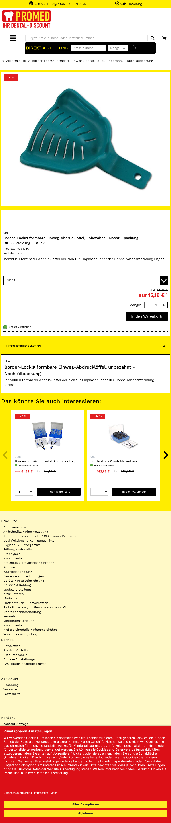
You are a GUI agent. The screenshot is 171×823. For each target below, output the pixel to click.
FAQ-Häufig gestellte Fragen (25, 663)
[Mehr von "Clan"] (12, 221)
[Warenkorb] (165, 37)
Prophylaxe (11, 554)
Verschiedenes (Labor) (20, 634)
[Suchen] (152, 38)
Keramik (9, 616)
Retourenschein (15, 655)
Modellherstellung (17, 589)
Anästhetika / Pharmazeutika (25, 531)
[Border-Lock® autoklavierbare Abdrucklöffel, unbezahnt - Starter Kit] (123, 435)
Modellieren (12, 598)
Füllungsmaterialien (18, 549)
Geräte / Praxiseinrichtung (23, 580)
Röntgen (9, 567)
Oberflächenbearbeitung (22, 612)
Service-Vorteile (15, 650)
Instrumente (12, 558)
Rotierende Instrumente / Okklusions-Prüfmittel (40, 536)
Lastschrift (11, 694)
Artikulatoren (13, 594)
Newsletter (11, 646)
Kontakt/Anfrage (15, 724)
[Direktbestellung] (134, 48)
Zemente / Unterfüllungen (23, 576)
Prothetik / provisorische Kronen (28, 562)
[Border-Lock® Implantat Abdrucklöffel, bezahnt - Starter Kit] (47, 435)
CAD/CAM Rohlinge (18, 585)
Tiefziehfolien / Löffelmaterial (26, 603)
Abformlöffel (16, 60)
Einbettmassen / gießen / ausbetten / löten (36, 607)
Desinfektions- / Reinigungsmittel (29, 540)
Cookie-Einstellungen (20, 659)
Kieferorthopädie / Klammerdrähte (30, 629)
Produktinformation (23, 346)
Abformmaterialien (17, 527)
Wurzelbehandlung (17, 571)
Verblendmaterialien (18, 620)
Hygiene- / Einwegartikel (22, 545)
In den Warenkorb (146, 316)
